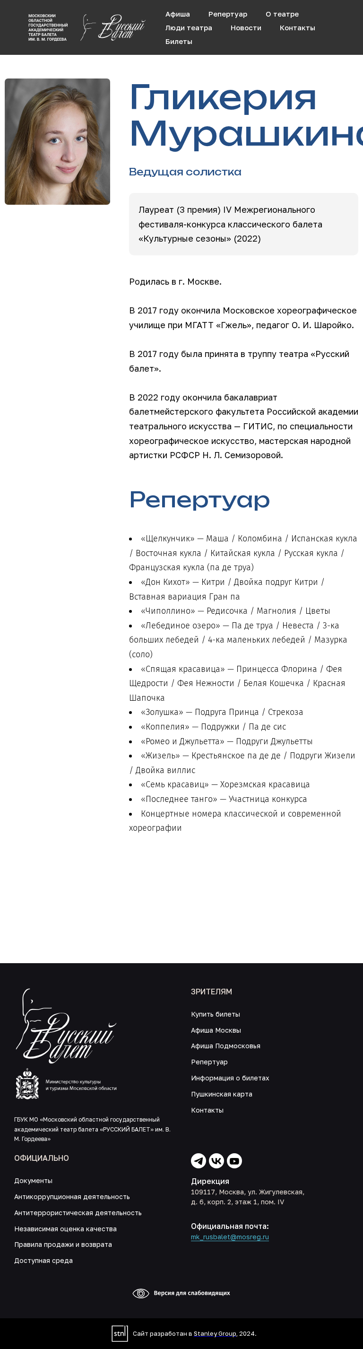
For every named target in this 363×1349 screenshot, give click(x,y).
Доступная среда (43, 1260)
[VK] (216, 1160)
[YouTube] (234, 1160)
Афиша (177, 13)
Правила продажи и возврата (63, 1244)
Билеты (178, 41)
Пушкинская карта (221, 1094)
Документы (33, 1180)
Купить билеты (215, 1014)
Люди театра (188, 27)
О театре (282, 13)
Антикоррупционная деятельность (72, 1196)
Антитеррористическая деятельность (78, 1213)
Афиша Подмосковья (225, 1046)
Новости (246, 27)
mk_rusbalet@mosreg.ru (230, 1237)
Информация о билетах (230, 1078)
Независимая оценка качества (65, 1229)
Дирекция (210, 1181)
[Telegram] (198, 1160)
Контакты (297, 27)
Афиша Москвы (216, 1030)
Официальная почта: (230, 1226)
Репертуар (227, 13)
